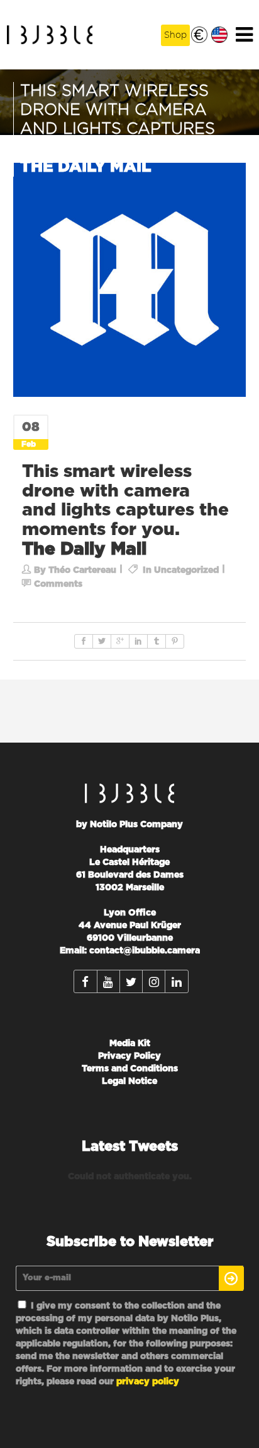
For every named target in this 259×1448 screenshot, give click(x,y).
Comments (58, 584)
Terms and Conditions (130, 1068)
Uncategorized (186, 570)
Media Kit (129, 1043)
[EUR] (199, 34)
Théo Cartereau (82, 570)
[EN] (219, 34)
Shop (175, 35)
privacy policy (147, 1381)
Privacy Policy (129, 1056)
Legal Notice (129, 1081)
